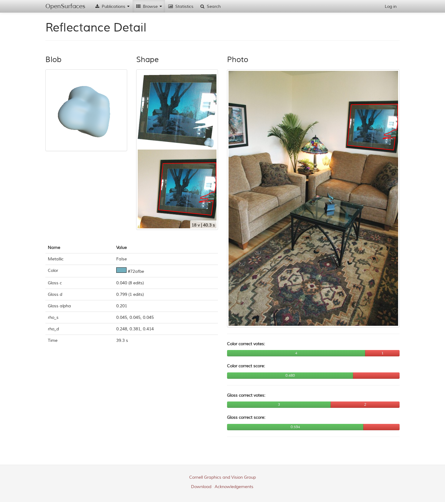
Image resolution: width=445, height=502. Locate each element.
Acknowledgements (234, 486)
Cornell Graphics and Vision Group (222, 477)
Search (213, 6)
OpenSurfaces (65, 6)
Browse (150, 6)
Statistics (183, 6)
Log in (391, 6)
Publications (114, 6)
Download (201, 486)
